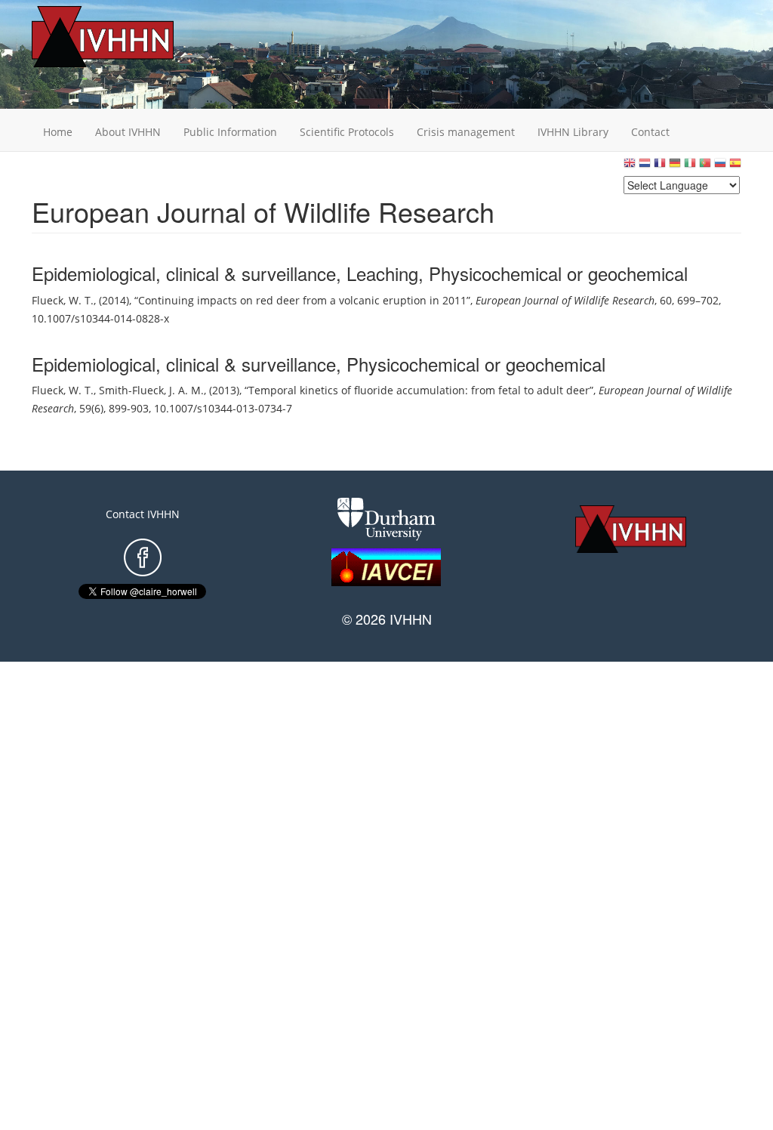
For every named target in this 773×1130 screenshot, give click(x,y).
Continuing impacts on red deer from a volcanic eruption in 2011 (302, 300)
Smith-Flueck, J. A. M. (151, 390)
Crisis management (466, 132)
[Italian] (690, 166)
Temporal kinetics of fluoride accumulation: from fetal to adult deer (419, 390)
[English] (630, 166)
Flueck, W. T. (63, 300)
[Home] (126, 36)
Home (57, 132)
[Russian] (720, 166)
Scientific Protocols (347, 132)
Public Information (230, 132)
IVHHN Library (572, 132)
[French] (660, 166)
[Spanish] (735, 166)
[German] (675, 166)
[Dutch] (645, 166)
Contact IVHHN (143, 514)
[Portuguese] (705, 166)
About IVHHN (128, 132)
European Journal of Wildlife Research (565, 300)
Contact (650, 132)
